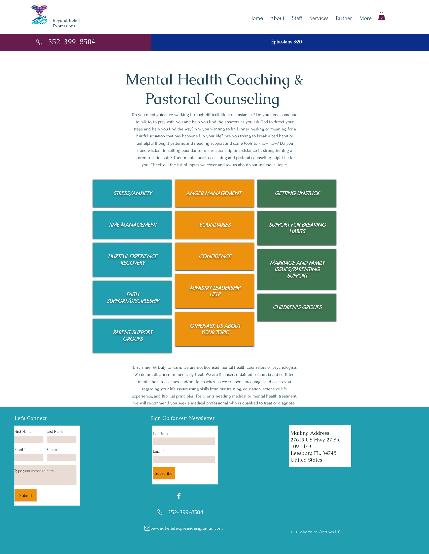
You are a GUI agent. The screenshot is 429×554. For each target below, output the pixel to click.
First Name (23, 432)
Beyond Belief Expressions (66, 23)
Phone (52, 450)
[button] (381, 16)
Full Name (161, 433)
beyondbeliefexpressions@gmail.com (186, 528)
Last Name (55, 432)
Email (18, 450)
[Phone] (39, 42)
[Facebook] (179, 496)
